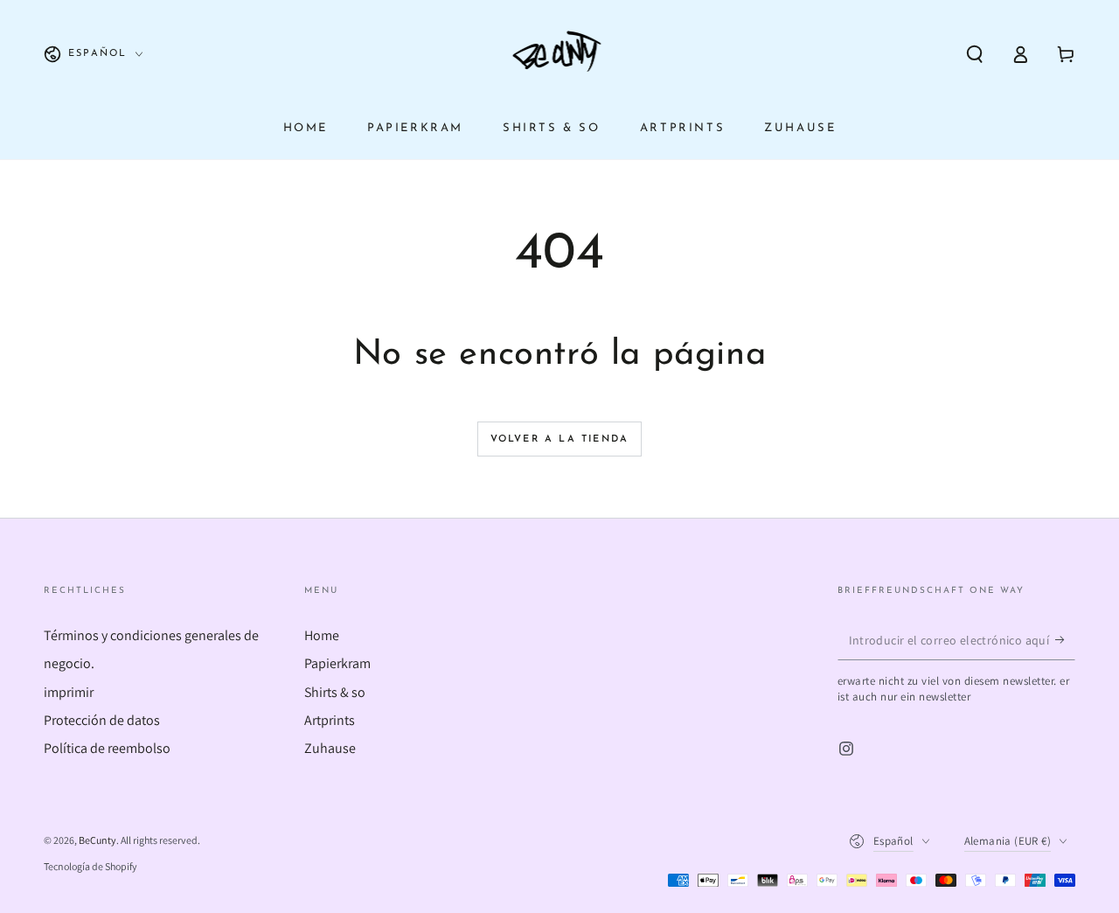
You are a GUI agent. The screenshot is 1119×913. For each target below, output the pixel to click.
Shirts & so (334, 692)
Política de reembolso (107, 748)
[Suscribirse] (1065, 640)
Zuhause (330, 748)
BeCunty (97, 840)
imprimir (69, 692)
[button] (974, 54)
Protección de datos (102, 720)
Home (321, 635)
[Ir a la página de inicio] (560, 54)
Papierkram (337, 663)
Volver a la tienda (559, 439)
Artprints (329, 720)
